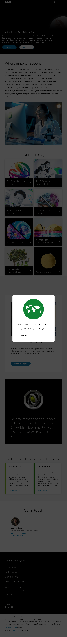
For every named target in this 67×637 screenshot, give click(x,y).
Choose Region (24, 335)
